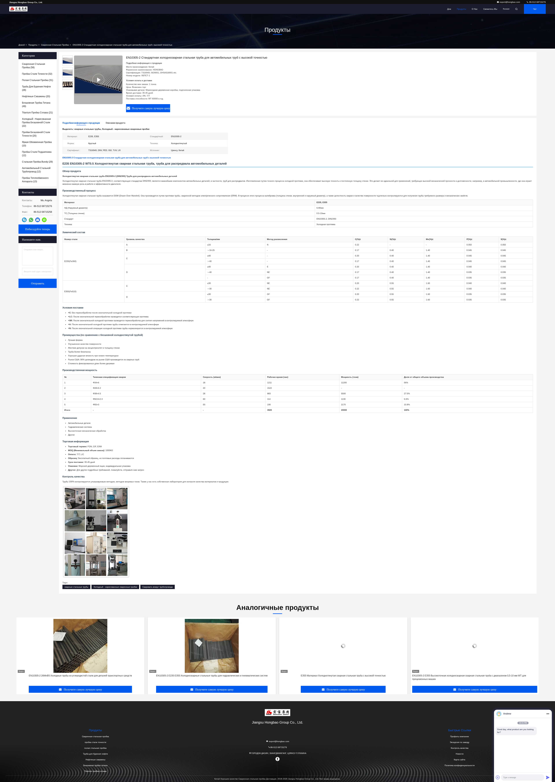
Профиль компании (459, 736)
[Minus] (548, 713)
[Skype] (24, 220)
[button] (21, 652)
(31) (37, 80)
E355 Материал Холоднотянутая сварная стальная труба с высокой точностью (211, 675)
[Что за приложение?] (31, 220)
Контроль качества (459, 748)
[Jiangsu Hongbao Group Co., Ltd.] (18, 8)
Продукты (461, 9)
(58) (33, 66)
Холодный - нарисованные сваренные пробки (115, 587)
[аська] (44, 220)
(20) (36, 96)
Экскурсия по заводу (459, 742)
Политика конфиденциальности (460, 765)
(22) (36, 122)
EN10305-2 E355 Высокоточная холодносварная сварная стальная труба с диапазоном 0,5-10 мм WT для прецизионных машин (338, 677)
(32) (37, 74)
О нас (475, 9)
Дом (449, 9)
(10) (37, 144)
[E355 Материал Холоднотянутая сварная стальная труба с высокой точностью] (211, 646)
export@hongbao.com (510, 2)
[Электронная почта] (37, 220)
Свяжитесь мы (490, 9)
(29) (37, 162)
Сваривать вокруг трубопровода (157, 587)
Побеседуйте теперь (37, 229)
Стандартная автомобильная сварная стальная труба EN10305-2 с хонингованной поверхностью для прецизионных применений (467, 677)
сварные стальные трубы (76, 587)
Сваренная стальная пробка (55, 45)
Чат (534, 9)
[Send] (547, 777)
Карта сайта (459, 759)
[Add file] (498, 777)
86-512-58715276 (537, 2)
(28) (36, 88)
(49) (36, 104)
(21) (37, 112)
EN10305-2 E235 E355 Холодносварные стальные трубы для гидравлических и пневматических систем (80, 675)
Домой (21, 45)
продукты (32, 45)
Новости (460, 754)
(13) (35, 180)
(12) (36, 154)
